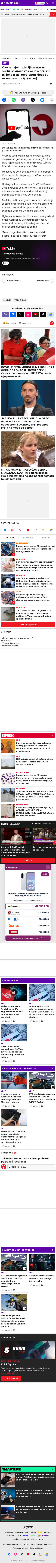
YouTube (7, 300)
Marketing (7, 1544)
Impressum (24, 1544)
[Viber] (5, 314)
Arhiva (51, 1544)
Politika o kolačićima (39, 1544)
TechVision (16, 58)
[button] (51, 84)
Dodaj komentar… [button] (17, 1167)
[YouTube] (35, 314)
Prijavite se (12, 1378)
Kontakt (15, 1544)
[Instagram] (28, 314)
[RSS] (43, 530)
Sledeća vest (43, 280)
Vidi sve (28, 860)
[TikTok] (43, 314)
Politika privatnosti (20, 1548)
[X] (20, 314)
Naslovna (5, 58)
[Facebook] (13, 314)
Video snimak (20, 300)
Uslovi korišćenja (36, 1548)
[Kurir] (10, 3)
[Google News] (50, 314)
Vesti (24, 58)
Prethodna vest (14, 280)
